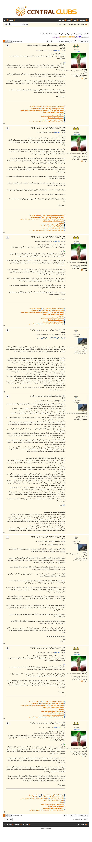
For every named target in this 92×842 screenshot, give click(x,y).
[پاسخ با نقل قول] (7, 45)
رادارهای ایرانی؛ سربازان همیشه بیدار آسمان (52, 116)
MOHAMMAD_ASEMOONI (67, 37)
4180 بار (75, 75)
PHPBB (49, 829)
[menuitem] (76, 20)
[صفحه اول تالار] (46, 11)
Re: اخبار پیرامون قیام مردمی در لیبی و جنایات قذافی (46, 46)
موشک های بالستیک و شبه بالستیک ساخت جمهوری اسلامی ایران (46, 122)
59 (83, 345)
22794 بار (74, 76)
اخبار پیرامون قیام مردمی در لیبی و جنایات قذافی (64, 34)
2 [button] (6, 41)
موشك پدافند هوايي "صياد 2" (56, 118)
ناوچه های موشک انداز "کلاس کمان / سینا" (52, 108)
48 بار (76, 351)
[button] (11, 41)
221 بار (75, 353)
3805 (82, 69)
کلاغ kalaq (57, 334)
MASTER (78, 37)
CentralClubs (44, 829)
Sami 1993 (57, 51)
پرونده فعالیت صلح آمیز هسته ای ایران (53, 106)
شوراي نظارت (55, 37)
